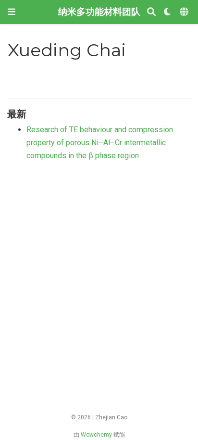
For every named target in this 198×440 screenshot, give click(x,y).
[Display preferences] (167, 12)
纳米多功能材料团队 (99, 11)
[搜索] (151, 12)
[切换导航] (11, 11)
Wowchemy (96, 434)
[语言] (185, 12)
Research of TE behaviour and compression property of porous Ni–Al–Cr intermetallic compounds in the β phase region (99, 142)
